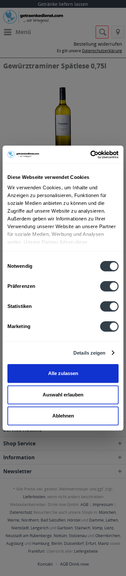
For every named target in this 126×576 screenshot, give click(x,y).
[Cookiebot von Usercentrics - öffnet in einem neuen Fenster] (91, 154)
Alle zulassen (63, 373)
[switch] (109, 286)
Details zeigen (89, 353)
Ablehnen (63, 415)
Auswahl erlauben (63, 394)
